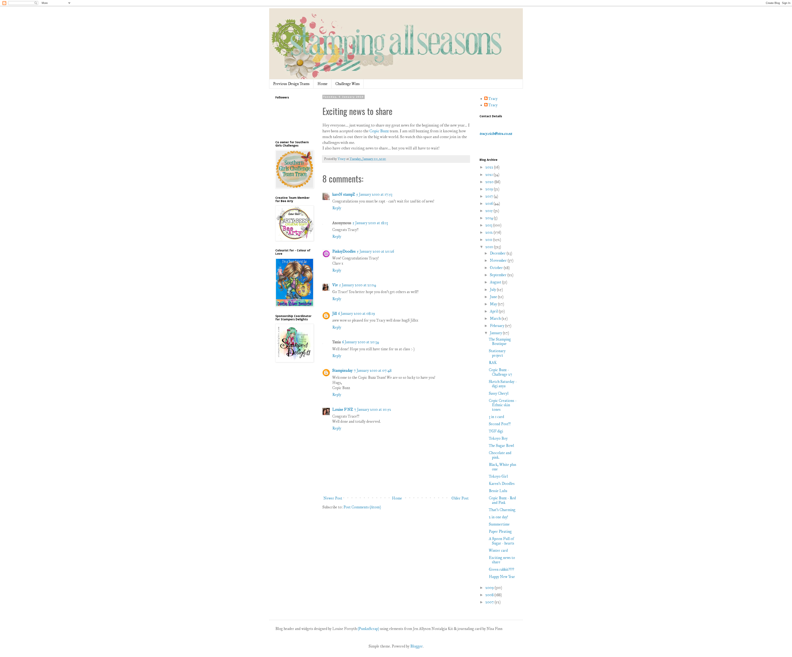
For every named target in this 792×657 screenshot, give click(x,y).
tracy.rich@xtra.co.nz (496, 133)
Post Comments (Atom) (362, 507)
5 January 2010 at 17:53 (374, 194)
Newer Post (332, 498)
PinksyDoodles (344, 251)
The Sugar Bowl (501, 445)
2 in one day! (498, 517)
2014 (489, 218)
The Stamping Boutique (500, 341)
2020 (489, 182)
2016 (489, 203)
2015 (489, 210)
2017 (489, 196)
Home (322, 84)
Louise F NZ (342, 409)
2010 (489, 247)
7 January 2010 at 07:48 (372, 370)
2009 (490, 587)
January (496, 333)
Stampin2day (342, 370)
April (494, 311)
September (498, 275)
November (499, 260)
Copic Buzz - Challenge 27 (500, 372)
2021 (489, 174)
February (497, 325)
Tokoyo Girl (498, 476)
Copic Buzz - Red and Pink (502, 500)
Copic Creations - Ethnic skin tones (502, 405)
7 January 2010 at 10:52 (372, 409)
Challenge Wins (347, 84)
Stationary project (497, 353)
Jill (334, 313)
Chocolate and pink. (500, 455)
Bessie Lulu (498, 491)
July (493, 289)
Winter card (498, 550)
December (498, 253)
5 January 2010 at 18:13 (370, 223)
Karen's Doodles (502, 483)
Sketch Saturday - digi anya (503, 383)
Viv (335, 285)
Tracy (492, 99)
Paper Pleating (500, 531)
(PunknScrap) (368, 628)
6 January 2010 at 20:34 (360, 342)
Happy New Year (502, 576)
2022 (489, 167)
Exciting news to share (502, 560)
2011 (489, 239)
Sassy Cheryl (498, 393)
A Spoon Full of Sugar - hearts (501, 541)
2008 (489, 595)
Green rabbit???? (501, 569)
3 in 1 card (496, 416)
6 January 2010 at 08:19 (356, 313)
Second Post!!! (500, 424)
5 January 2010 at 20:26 (375, 251)
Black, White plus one (502, 466)
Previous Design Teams (291, 84)
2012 (489, 232)
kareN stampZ (343, 194)
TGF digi (496, 431)
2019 (489, 189)
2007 (490, 602)
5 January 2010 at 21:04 (357, 285)
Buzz (379, 130)
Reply (336, 208)
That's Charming (502, 510)
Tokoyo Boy (498, 438)
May (494, 304)
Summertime (499, 524)
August (496, 282)
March (496, 318)
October (497, 267)
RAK (493, 362)
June (494, 297)
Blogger (416, 646)
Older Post (460, 498)
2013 (489, 225)
